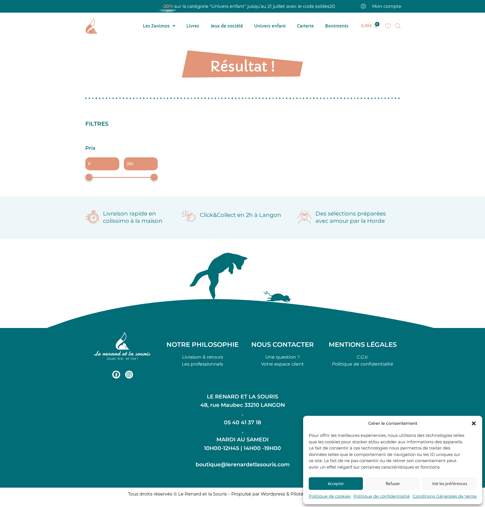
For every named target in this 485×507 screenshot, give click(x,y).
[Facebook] (116, 374)
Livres (192, 26)
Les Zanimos (156, 26)
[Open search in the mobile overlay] (398, 26)
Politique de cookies (330, 496)
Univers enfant (270, 26)
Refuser (393, 483)
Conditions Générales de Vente (445, 496)
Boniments (337, 26)
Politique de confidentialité (381, 496)
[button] (474, 423)
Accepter (336, 483)
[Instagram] (129, 374)
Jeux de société (227, 26)
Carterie (305, 26)
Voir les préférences (449, 483)
